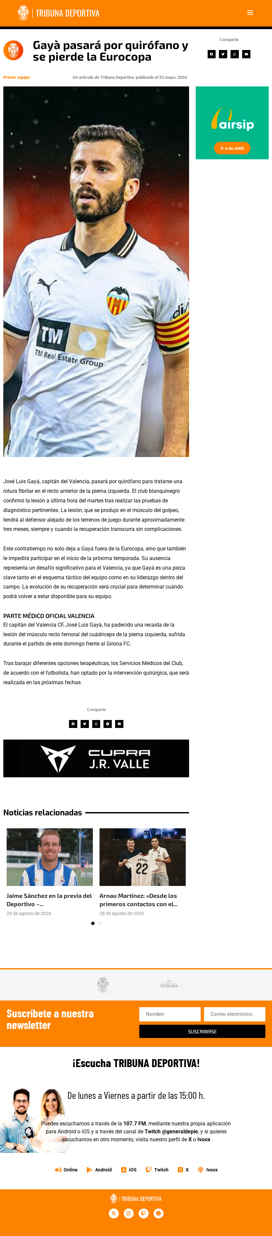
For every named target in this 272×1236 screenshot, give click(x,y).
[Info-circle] (159, 1213)
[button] (212, 54)
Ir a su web (232, 148)
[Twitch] (144, 1213)
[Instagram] (129, 1213)
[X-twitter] (114, 1213)
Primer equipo (16, 77)
